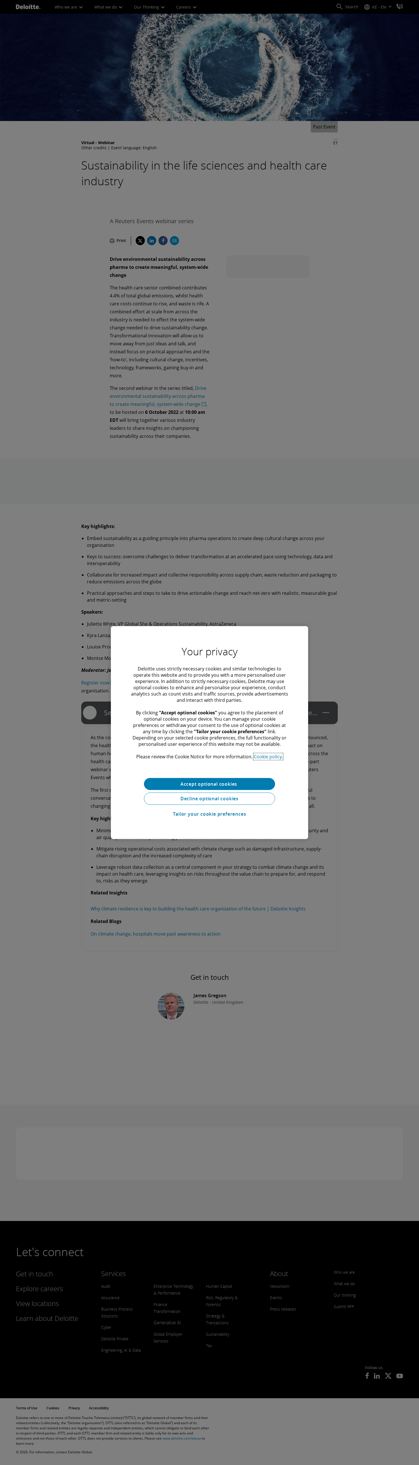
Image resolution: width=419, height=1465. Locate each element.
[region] (209, 732)
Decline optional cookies (209, 798)
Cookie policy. (268, 756)
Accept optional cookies (209, 784)
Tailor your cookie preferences (209, 814)
